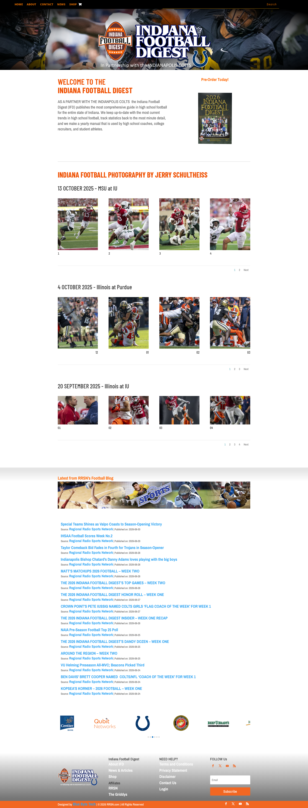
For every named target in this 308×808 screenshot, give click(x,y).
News (61, 4)
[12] (78, 347)
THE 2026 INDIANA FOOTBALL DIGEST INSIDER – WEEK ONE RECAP (114, 618)
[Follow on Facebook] (213, 766)
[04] (230, 423)
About (31, 4)
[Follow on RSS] (234, 766)
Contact (46, 4)
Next (246, 270)
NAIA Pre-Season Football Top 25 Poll (89, 629)
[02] (179, 347)
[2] (129, 248)
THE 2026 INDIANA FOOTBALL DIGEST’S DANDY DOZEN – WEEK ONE (115, 641)
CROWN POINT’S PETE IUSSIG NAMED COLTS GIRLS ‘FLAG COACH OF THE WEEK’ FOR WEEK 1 (136, 606)
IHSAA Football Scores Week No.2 (87, 535)
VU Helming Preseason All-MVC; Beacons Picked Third (102, 665)
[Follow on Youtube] (227, 766)
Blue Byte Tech (84, 804)
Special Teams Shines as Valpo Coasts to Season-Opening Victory (111, 524)
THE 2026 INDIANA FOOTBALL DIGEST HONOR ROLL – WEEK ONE (112, 594)
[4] (230, 248)
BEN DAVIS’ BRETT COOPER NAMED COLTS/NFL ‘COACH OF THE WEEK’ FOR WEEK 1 (128, 676)
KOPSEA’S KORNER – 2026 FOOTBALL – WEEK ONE (101, 688)
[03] (230, 347)
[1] (78, 248)
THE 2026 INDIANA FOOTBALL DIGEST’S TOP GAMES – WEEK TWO (113, 582)
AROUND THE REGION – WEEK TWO (89, 653)
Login (163, 789)
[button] (148, 737)
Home (19, 4)
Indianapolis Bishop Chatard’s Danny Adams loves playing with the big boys (119, 559)
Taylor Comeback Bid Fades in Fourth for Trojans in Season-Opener (112, 547)
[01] (129, 347)
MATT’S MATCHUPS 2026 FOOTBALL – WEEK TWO (100, 571)
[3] (179, 248)
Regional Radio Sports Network (91, 529)
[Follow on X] (220, 766)
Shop (73, 4)
